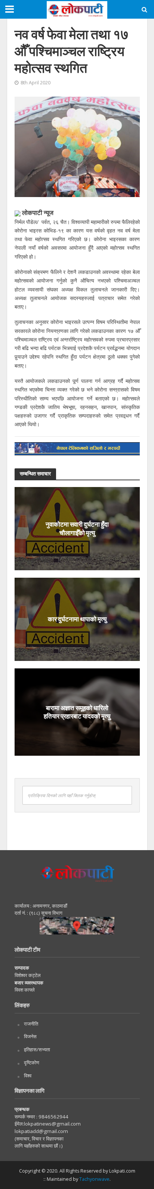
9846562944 (52, 1116)
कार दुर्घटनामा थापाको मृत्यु (77, 619)
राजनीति (31, 1023)
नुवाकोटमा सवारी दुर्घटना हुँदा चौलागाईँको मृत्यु (77, 528)
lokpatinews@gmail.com (52, 1123)
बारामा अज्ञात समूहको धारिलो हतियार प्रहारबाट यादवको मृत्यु (77, 711)
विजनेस (30, 1036)
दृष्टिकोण (31, 1062)
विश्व (27, 1075)
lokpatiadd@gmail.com (41, 1131)
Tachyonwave (94, 1179)
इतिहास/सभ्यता (37, 1049)
